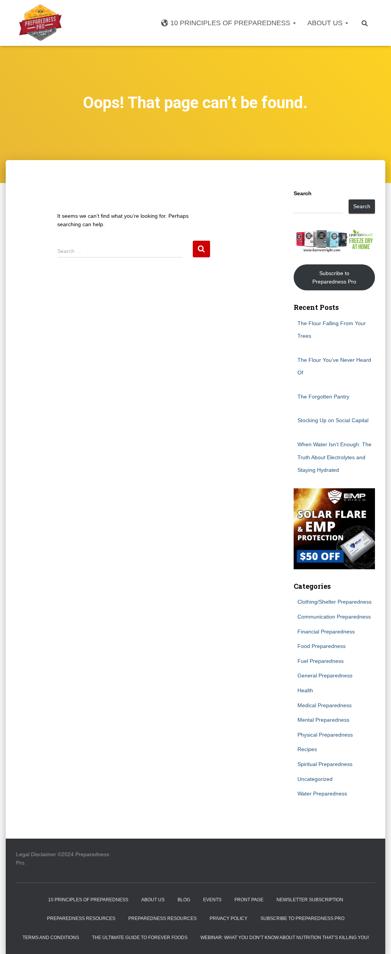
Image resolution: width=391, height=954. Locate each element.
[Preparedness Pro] (40, 23)
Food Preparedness (321, 646)
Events (212, 899)
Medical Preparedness (324, 705)
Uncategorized (315, 779)
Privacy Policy (228, 918)
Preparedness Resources (81, 918)
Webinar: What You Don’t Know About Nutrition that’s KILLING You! (284, 937)
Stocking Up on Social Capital (332, 420)
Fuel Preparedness (320, 661)
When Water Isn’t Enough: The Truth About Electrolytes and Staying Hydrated (334, 457)
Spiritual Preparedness (324, 764)
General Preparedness (324, 675)
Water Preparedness (322, 793)
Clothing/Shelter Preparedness (334, 602)
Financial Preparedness (326, 631)
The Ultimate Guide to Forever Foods (139, 937)
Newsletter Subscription (309, 899)
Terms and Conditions (51, 937)
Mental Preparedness (323, 720)
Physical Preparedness (325, 735)
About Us (325, 23)
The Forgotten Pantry (323, 397)
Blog (184, 899)
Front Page (248, 899)
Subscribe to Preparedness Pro (334, 277)
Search (303, 193)
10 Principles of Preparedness (231, 23)
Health (305, 690)
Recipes (307, 749)
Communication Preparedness (334, 617)
